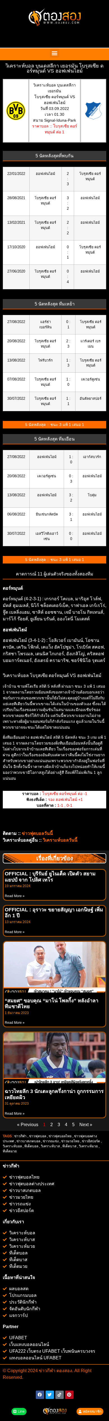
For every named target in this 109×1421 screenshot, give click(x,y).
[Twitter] (50, 1395)
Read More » (15, 896)
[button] (54, 52)
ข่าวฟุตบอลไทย (60, 1136)
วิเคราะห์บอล (12, 1146)
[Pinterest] (69, 1395)
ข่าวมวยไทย (70, 1141)
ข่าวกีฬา (20, 1136)
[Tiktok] (59, 1395)
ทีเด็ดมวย (10, 1151)
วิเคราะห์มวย (88, 1146)
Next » (85, 1124)
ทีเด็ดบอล (31, 1146)
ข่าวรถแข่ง (51, 1141)
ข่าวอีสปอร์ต (91, 1141)
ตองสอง (63, 1370)
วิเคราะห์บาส (50, 1146)
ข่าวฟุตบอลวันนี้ (37, 833)
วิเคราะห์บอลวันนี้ (60, 840)
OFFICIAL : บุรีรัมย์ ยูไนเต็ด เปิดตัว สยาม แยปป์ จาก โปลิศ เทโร (50, 877)
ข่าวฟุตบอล (37, 1136)
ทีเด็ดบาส (69, 1146)
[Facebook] (40, 1395)
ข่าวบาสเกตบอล (28, 1141)
